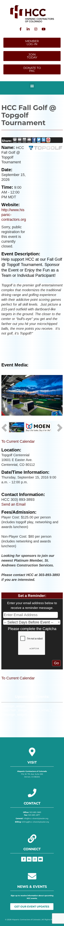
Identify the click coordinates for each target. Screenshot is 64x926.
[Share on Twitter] (39, 140)
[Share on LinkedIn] (43, 140)
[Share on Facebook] (34, 140)
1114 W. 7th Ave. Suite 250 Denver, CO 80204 (32, 774)
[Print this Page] (15, 140)
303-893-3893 (32, 812)
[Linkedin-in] (28, 29)
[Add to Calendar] (24, 140)
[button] (32, 86)
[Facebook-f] (20, 29)
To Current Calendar (18, 441)
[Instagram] (35, 29)
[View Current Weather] (29, 140)
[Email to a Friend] (20, 140)
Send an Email (13, 504)
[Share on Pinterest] (48, 140)
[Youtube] (43, 29)
